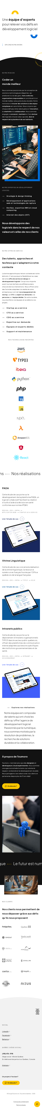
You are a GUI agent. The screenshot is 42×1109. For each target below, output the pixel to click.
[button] (37, 1104)
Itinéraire (5, 1065)
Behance (5, 1039)
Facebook (6, 1035)
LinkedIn (5, 1031)
